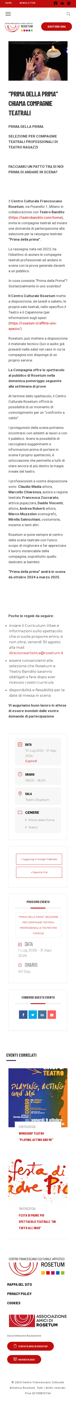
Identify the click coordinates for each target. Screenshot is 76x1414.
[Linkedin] (42, 1014)
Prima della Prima (41, 820)
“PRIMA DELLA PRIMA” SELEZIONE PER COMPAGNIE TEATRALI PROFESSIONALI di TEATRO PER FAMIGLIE (38, 925)
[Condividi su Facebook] (23, 1014)
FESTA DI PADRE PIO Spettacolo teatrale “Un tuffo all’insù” (37, 1221)
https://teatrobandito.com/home (36, 217)
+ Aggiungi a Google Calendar (39, 859)
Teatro (33, 827)
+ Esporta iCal (39, 872)
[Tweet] (32, 1014)
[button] (68, 13)
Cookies (13, 1303)
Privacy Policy (19, 1293)
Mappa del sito (19, 1284)
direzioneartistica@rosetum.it (36, 653)
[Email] (52, 1014)
